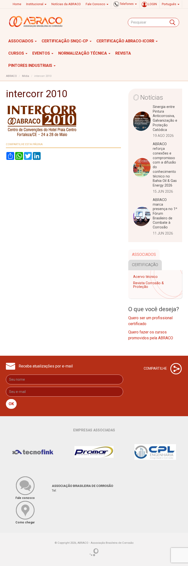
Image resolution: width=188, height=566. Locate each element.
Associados (21, 41)
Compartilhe (156, 368)
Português (169, 4)
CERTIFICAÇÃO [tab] (145, 264)
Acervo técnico (145, 277)
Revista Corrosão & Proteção (148, 285)
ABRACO (11, 76)
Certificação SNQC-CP (65, 41)
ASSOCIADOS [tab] (144, 254)
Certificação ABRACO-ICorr (125, 41)
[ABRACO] (36, 21)
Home (17, 4)
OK (11, 403)
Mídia (25, 76)
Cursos (16, 53)
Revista (123, 53)
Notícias (151, 97)
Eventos (41, 53)
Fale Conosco (96, 4)
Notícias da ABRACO (66, 4)
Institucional (35, 4)
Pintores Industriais (30, 65)
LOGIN (152, 4)
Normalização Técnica (83, 53)
